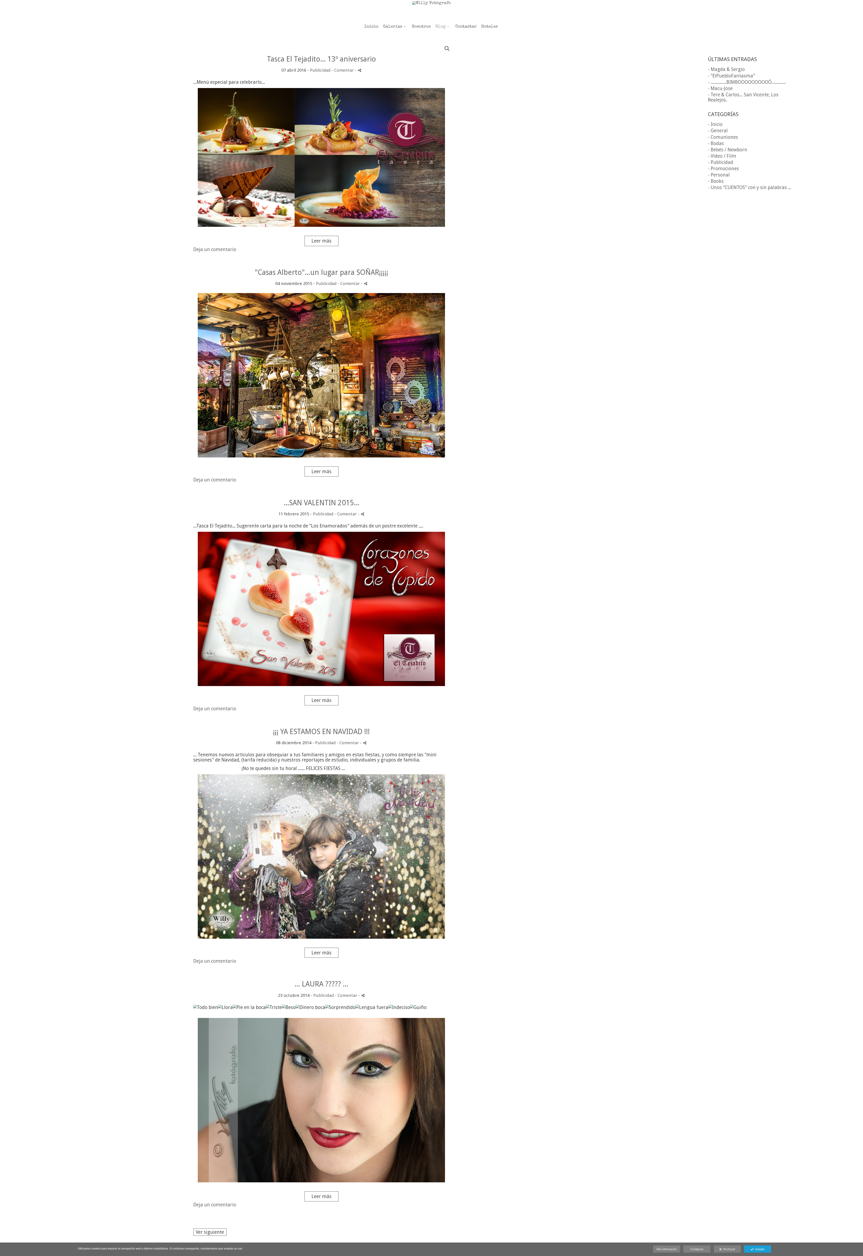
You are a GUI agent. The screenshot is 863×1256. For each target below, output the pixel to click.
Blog (440, 27)
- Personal (719, 175)
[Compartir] (360, 70)
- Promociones (723, 168)
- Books (716, 181)
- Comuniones (723, 137)
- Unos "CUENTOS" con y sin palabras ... (749, 187)
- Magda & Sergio (726, 69)
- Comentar (343, 70)
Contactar (466, 27)
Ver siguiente (210, 1232)
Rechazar (728, 1249)
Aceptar (759, 1249)
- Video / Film (722, 156)
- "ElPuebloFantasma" (731, 76)
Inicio (371, 27)
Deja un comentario (214, 249)
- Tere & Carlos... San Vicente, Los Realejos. (743, 97)
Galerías (392, 27)
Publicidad (320, 70)
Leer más (321, 241)
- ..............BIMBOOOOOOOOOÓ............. (747, 82)
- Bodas (716, 143)
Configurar (696, 1249)
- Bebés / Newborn (727, 149)
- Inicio (715, 124)
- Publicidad (720, 162)
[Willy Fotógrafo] (431, 10)
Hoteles (489, 27)
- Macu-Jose (720, 88)
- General (718, 130)
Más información (666, 1249)
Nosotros (421, 27)
